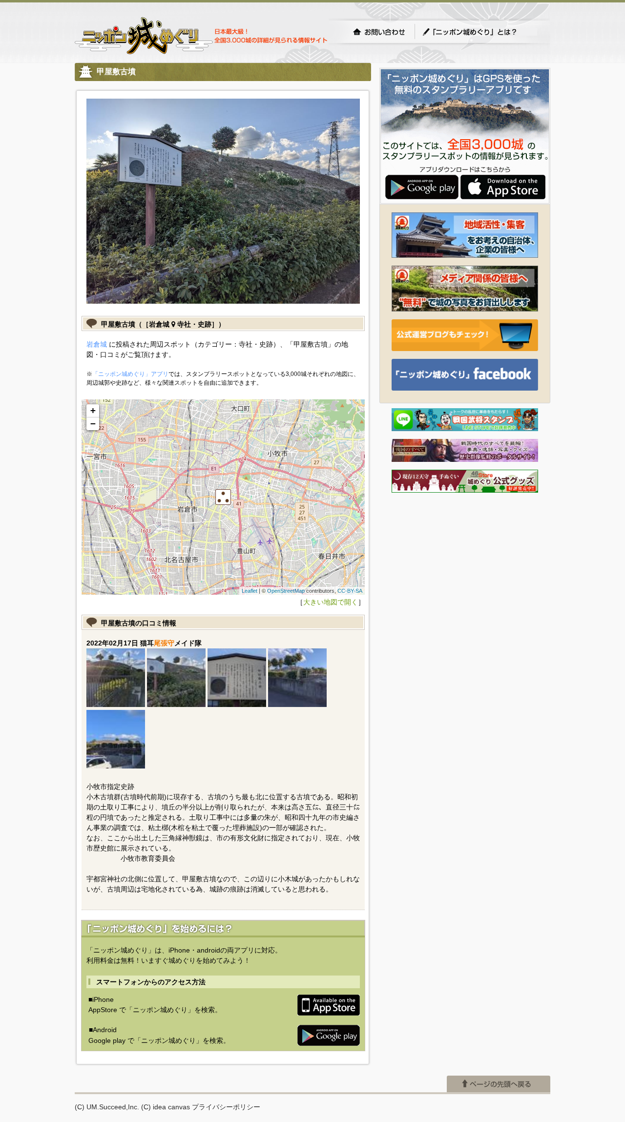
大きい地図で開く (330, 602)
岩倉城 (96, 344)
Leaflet (249, 591)
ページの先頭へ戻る (498, 1084)
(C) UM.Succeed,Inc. (107, 1107)
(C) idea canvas (165, 1107)
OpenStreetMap (286, 591)
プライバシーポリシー (226, 1107)
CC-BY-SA (349, 591)
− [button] (93, 423)
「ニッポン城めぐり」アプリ (130, 374)
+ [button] (93, 410)
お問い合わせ (379, 32)
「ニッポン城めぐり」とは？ (479, 32)
